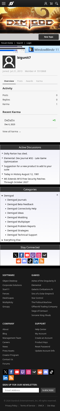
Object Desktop (10, 280)
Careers (6, 342)
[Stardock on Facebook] (21, 255)
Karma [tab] (39, 81)
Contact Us (8, 359)
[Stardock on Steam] (44, 255)
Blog (5, 333)
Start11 (6, 289)
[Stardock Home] (11, 3)
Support (40, 323)
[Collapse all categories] (57, 194)
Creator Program (11, 355)
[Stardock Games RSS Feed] (41, 261)
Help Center (40, 329)
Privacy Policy (11, 405)
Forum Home (7, 43)
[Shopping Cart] (51, 3)
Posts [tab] (20, 81)
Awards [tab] (29, 81)
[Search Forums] (56, 3)
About (5, 329)
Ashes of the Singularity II (44, 280)
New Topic (48, 37)
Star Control (37, 297)
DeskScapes (8, 297)
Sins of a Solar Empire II (43, 293)
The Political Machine (42, 302)
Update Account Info (45, 350)
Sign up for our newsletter (20, 384)
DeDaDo (9, 120)
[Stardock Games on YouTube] (27, 255)
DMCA (41, 405)
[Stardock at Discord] (24, 261)
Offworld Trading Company (44, 306)
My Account (40, 333)
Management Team (12, 337)
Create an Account (43, 337)
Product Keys (41, 342)
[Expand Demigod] (2, 195)
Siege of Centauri (40, 310)
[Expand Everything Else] (2, 240)
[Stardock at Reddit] (18, 261)
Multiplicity (8, 302)
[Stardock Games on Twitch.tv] (33, 255)
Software (9, 275)
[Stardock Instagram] (39, 255)
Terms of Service (27, 405)
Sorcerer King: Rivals (41, 315)
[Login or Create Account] (45, 3)
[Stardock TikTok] (30, 261)
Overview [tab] (9, 81)
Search (20, 43)
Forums (6, 363)
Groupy (6, 306)
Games (36, 275)
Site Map (51, 405)
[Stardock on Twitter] (16, 255)
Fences (6, 293)
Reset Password (42, 346)
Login (29, 43)
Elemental (36, 285)
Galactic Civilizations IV (42, 289)
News (5, 346)
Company (8, 323)
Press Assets (8, 350)
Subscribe (48, 390)
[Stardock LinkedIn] (36, 261)
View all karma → (12, 131)
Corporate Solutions (12, 285)
